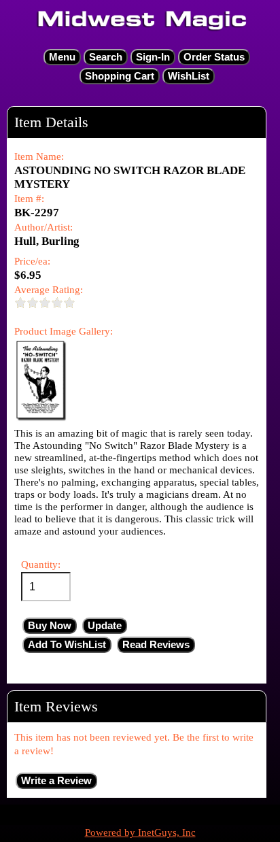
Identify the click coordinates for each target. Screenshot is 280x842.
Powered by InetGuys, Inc (140, 832)
